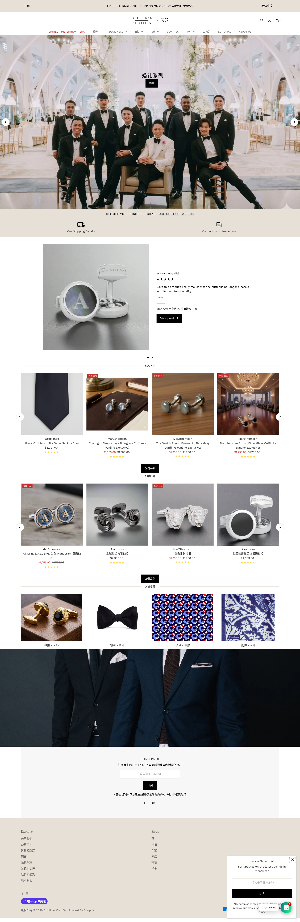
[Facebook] (24, 6)
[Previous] (6, 122)
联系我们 (26, 880)
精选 (96, 31)
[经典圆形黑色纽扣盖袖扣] (248, 515)
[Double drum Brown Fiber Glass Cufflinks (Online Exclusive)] (248, 404)
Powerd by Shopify (81, 910)
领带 (153, 31)
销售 (154, 862)
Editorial (224, 31)
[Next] (294, 122)
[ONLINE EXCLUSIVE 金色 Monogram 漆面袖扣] (52, 515)
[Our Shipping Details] (81, 226)
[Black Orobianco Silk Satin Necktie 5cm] (52, 404)
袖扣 (137, 31)
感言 (24, 856)
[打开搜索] (262, 20)
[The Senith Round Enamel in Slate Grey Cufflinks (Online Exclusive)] (183, 404)
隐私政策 (26, 862)
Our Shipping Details (81, 231)
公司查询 (26, 844)
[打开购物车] (277, 20)
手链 (154, 850)
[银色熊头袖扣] (183, 515)
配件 (190, 31)
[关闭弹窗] (292, 860)
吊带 (154, 868)
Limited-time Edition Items (67, 31)
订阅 (150, 785)
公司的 (206, 31)
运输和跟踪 (28, 850)
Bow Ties (173, 31)
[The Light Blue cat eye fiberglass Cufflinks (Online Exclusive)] (117, 404)
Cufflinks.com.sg (55, 910)
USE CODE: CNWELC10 (176, 214)
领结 (154, 856)
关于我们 (26, 838)
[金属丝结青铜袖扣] (117, 515)
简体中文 (267, 6)
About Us (245, 31)
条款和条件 (28, 868)
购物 (152, 83)
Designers (116, 31)
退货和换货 (28, 874)
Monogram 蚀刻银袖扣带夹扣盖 (177, 309)
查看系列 (150, 468)
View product (169, 318)
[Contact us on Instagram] (219, 226)
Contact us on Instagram (219, 231)
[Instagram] (29, 6)
